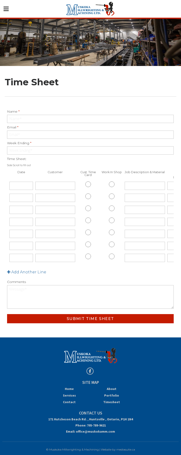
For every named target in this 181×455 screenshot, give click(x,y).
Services (69, 395)
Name (13, 111)
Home (69, 389)
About (111, 389)
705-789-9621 (96, 425)
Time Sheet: (19, 162)
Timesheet (111, 402)
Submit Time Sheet (90, 318)
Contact (69, 402)
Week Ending (19, 143)
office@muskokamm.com (95, 431)
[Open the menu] (6, 9)
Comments (16, 282)
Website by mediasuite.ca (118, 449)
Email (12, 127)
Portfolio (111, 395)
